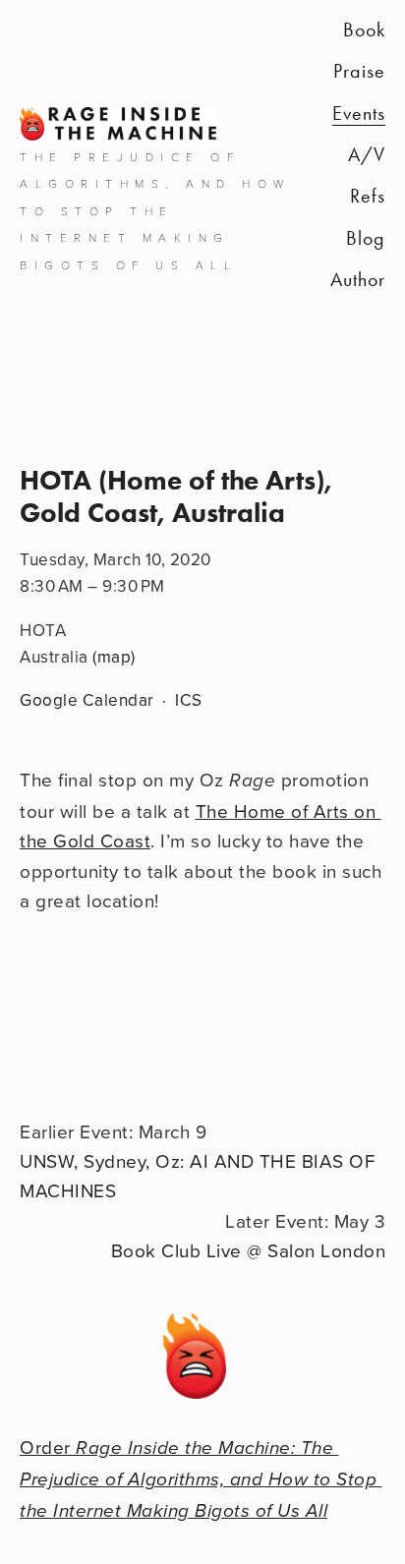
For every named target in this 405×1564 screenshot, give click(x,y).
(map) (114, 656)
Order (201, 1478)
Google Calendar (87, 700)
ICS (188, 700)
